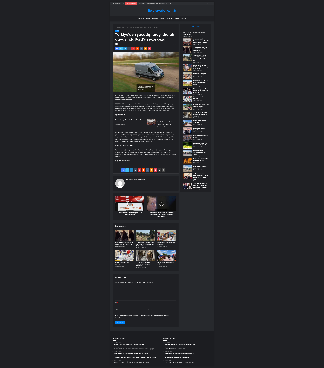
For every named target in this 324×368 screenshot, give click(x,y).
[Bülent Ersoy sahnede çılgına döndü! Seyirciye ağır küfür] (187, 91)
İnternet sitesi (150, 309)
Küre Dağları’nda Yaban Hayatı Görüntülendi (200, 144)
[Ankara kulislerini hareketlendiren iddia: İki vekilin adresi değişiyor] (151, 122)
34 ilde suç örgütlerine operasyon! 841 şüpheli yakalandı (143, 264)
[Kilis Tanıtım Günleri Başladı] (187, 130)
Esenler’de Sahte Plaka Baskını (122, 263)
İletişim (183, 18)
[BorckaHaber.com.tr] (162, 11)
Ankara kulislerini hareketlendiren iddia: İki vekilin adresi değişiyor (165, 122)
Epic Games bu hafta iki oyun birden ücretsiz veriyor (200, 82)
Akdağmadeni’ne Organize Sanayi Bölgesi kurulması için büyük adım (200, 176)
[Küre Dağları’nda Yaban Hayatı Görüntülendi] (187, 145)
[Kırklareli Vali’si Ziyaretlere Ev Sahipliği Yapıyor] (187, 153)
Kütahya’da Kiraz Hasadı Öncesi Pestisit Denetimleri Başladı (201, 106)
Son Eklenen (196, 26)
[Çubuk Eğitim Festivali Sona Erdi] (166, 255)
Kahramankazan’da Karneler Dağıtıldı (166, 243)
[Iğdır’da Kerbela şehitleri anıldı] (187, 138)
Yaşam (177, 18)
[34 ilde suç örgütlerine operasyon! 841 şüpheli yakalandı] (145, 255)
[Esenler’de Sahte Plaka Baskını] (124, 255)
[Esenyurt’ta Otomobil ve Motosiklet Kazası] (187, 161)
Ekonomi (155, 18)
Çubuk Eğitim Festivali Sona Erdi (165, 263)
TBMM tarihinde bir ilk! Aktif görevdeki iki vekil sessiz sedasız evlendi (200, 185)
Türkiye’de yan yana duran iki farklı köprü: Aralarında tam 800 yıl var (145, 244)
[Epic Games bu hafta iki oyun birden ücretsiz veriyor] (187, 83)
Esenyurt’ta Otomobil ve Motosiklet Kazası (200, 159)
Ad (116, 302)
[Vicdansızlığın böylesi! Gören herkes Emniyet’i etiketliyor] (124, 235)
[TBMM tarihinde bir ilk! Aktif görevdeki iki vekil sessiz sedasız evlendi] (187, 186)
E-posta (117, 309)
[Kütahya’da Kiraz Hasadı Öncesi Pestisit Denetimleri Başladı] (187, 107)
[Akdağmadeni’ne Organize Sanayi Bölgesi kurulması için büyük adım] (187, 176)
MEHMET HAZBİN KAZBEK (124, 44)
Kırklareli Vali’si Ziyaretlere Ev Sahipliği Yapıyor (200, 152)
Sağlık (162, 18)
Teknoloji (169, 18)
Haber (148, 18)
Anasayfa (141, 18)
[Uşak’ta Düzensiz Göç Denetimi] (187, 168)
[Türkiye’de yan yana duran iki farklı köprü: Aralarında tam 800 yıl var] (145, 235)
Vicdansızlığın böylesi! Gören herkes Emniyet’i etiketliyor (152, 3)
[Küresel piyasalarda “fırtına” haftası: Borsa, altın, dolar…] (187, 67)
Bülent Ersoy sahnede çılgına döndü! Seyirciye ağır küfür (200, 90)
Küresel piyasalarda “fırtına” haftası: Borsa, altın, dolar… (200, 67)
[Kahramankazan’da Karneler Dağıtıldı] (166, 235)
